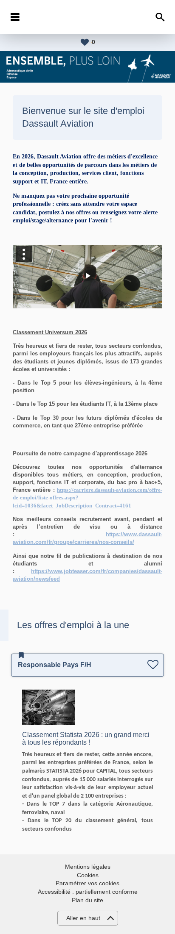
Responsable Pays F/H (54, 664)
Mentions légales (87, 866)
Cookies (88, 875)
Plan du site (87, 900)
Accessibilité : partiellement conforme (88, 891)
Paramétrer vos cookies (87, 883)
